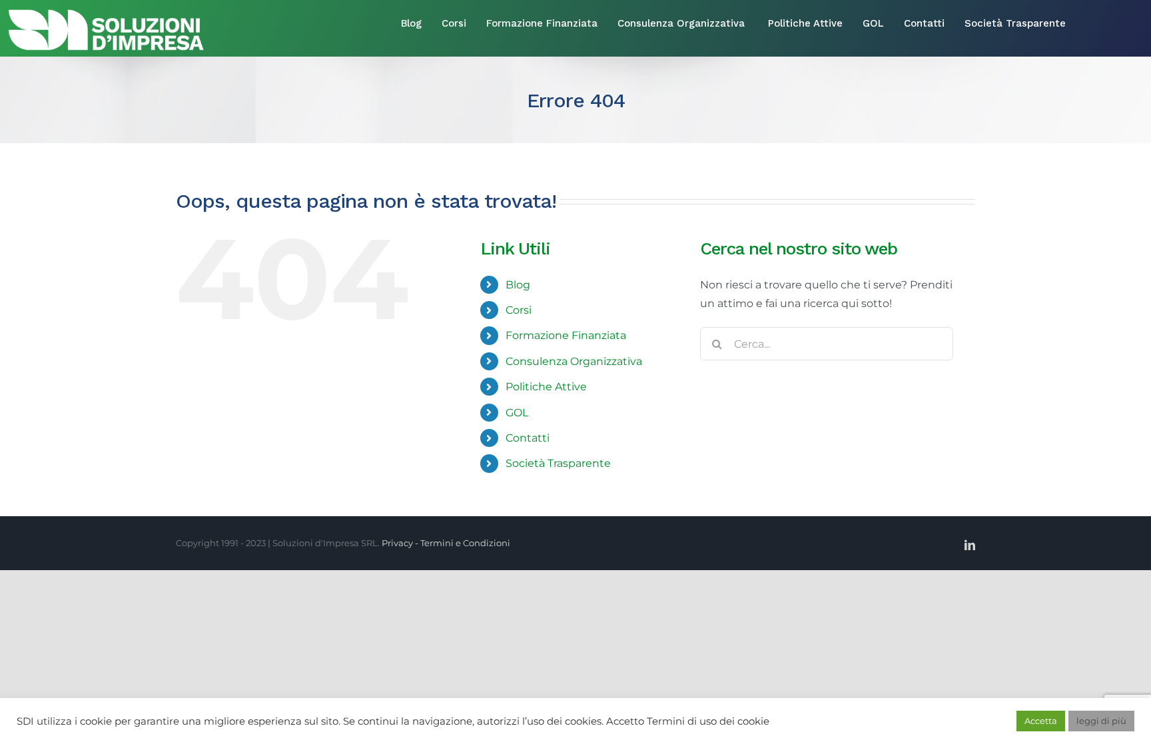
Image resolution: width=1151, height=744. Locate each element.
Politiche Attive (546, 386)
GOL (517, 412)
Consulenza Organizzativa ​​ (575, 361)
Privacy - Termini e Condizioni (446, 543)
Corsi (519, 310)
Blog (518, 284)
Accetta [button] (1040, 720)
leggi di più (1101, 720)
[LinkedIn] (969, 545)
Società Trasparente (558, 463)
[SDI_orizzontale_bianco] (106, 12)
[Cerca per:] (826, 342)
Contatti (528, 438)
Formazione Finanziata (566, 335)
